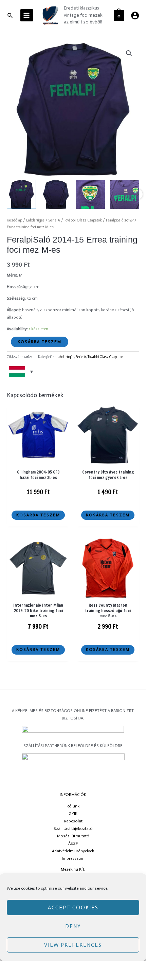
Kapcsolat (73, 821)
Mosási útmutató (73, 836)
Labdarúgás (35, 220)
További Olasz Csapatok (83, 220)
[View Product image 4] (124, 194)
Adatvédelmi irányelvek (73, 851)
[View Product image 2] (55, 194)
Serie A (54, 220)
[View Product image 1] (21, 194)
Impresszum (73, 858)
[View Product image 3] (90, 194)
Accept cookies (73, 908)
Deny (73, 926)
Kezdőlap (14, 220)
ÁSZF (73, 843)
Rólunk (73, 806)
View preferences (73, 945)
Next (137, 194)
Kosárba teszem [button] (38, 515)
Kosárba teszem (39, 341)
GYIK (73, 813)
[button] (129, 53)
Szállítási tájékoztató (73, 828)
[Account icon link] (135, 15)
